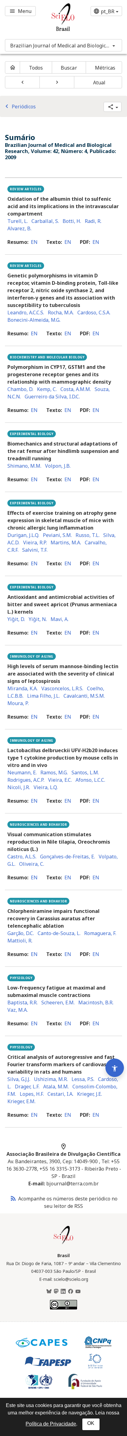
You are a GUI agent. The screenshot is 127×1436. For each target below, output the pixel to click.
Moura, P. (18, 703)
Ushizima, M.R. (51, 1079)
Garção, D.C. (20, 933)
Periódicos (19, 106)
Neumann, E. (22, 772)
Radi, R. (93, 221)
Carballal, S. (45, 221)
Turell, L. (17, 221)
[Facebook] (70, 1291)
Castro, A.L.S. (21, 856)
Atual (99, 82)
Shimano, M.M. (24, 465)
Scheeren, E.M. (58, 1002)
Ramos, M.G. (54, 772)
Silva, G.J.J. (18, 1079)
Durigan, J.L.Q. (23, 535)
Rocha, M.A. (61, 312)
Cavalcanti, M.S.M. (84, 695)
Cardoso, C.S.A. (93, 312)
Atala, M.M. (56, 1086)
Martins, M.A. (66, 542)
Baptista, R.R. (22, 1002)
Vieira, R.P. (35, 542)
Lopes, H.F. (32, 1094)
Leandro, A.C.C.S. (25, 312)
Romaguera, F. (100, 933)
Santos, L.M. (85, 772)
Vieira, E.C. (60, 779)
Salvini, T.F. (34, 550)
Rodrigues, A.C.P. (25, 779)
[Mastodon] (56, 1291)
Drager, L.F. (27, 1086)
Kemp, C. (47, 389)
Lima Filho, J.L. (43, 695)
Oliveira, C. (31, 864)
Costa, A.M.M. (75, 389)
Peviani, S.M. (57, 535)
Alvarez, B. (19, 228)
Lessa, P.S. (83, 1079)
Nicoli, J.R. (18, 787)
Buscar (69, 67)
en (34, 242)
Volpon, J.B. (58, 465)
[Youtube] (78, 1291)
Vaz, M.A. (17, 1009)
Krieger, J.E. (89, 1094)
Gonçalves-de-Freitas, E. (67, 856)
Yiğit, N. (38, 619)
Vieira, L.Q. (46, 787)
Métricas (105, 67)
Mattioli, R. (19, 940)
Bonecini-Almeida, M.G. (33, 320)
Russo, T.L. (88, 535)
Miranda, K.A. (22, 688)
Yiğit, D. (16, 619)
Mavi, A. (59, 619)
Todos (36, 67)
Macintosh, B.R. (95, 1002)
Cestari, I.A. (60, 1094)
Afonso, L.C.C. (90, 779)
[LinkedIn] (63, 1291)
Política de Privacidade (51, 1423)
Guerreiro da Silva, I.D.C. (52, 396)
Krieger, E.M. (21, 1101)
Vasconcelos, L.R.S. (62, 688)
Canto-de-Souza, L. (59, 933)
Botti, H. (72, 221)
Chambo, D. (20, 389)
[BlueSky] (49, 1291)
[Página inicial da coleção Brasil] (63, 1243)
